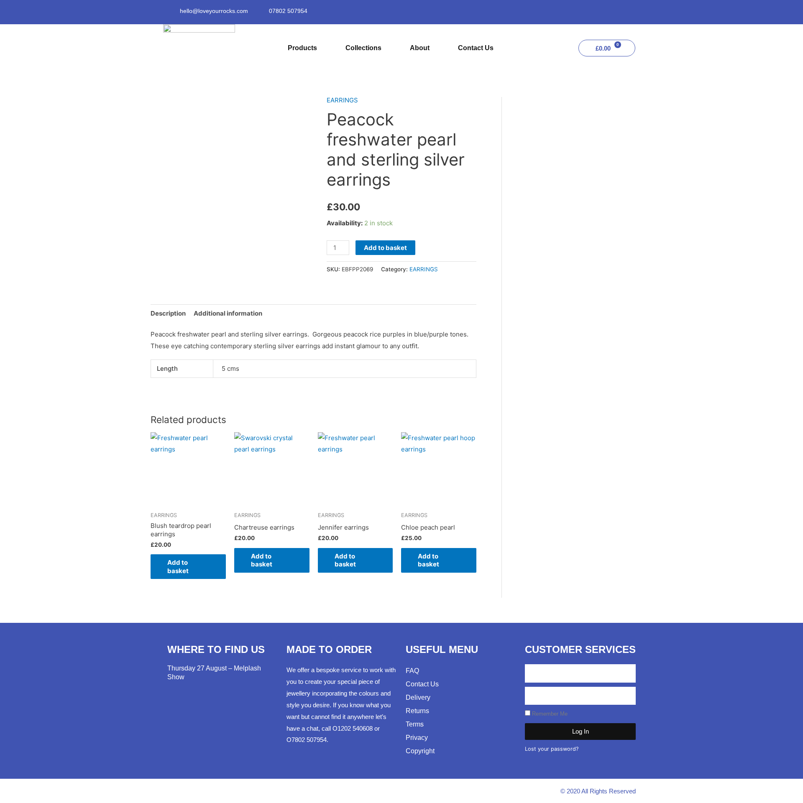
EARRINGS (342, 100)
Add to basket (385, 248)
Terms (415, 724)
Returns (417, 710)
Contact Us (476, 47)
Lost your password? (551, 749)
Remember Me (549, 714)
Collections (363, 47)
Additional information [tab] (228, 313)
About (420, 47)
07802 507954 (288, 11)
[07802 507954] (260, 11)
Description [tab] (168, 313)
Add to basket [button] (178, 566)
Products (302, 47)
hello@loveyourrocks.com (214, 11)
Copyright (420, 751)
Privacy (417, 737)
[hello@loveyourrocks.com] (171, 11)
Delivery (418, 697)
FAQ (412, 670)
